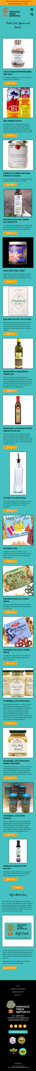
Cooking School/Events (18, 989)
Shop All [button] (17, 887)
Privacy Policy (18, 1063)
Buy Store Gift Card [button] (10, 968)
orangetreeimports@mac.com (18, 1020)
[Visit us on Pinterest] (16, 1026)
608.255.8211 (20, 1016)
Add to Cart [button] (10, 83)
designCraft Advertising (22, 1067)
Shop (18, 986)
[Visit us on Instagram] (20, 1026)
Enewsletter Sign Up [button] (18, 1032)
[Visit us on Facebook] (11, 1026)
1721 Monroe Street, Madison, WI (18, 1018)
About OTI (18, 995)
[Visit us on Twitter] (25, 1026)
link (22, 963)
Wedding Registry (18, 992)
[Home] (11, 12)
